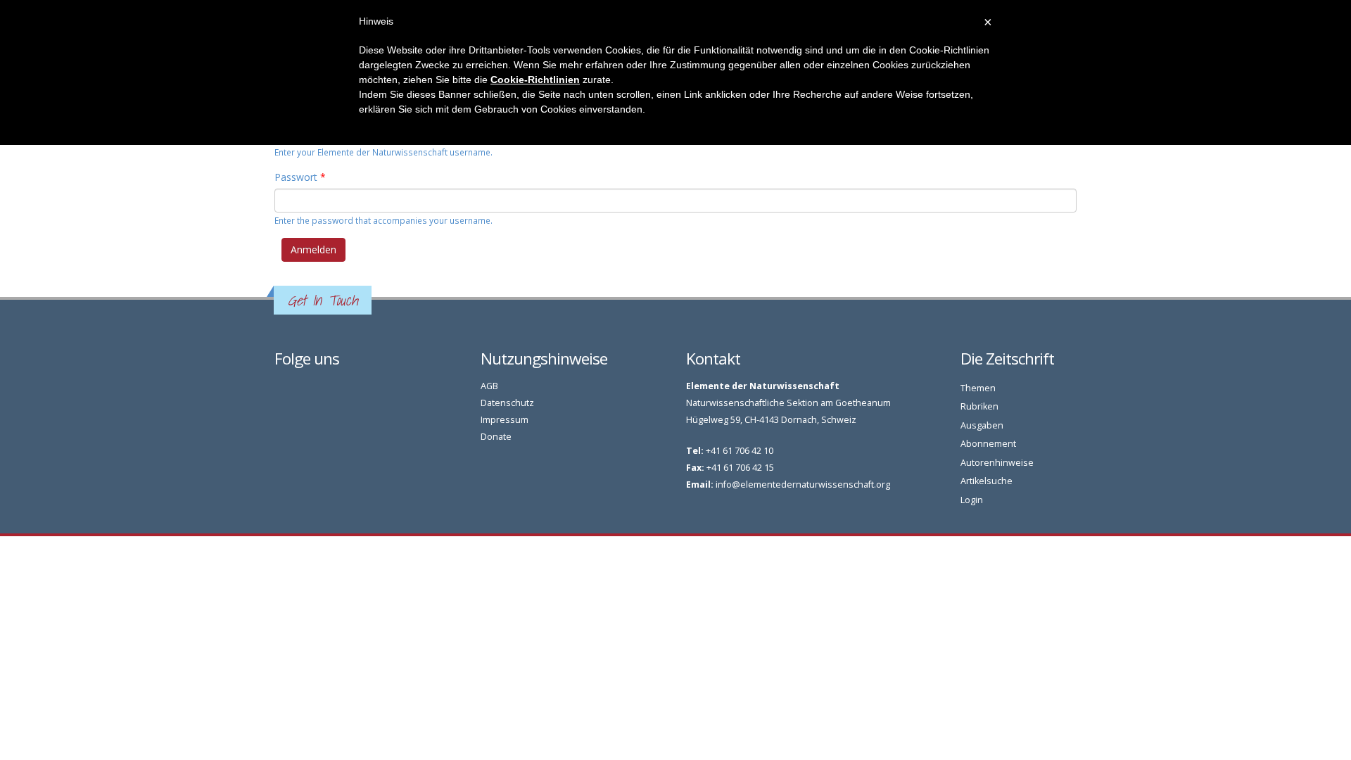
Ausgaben (981, 425)
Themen (978, 388)
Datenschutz (507, 403)
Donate (496, 437)
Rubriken (979, 406)
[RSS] (296, 389)
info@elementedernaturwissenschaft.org (803, 484)
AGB (489, 386)
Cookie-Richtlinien (535, 79)
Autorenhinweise (997, 463)
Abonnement (988, 444)
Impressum (504, 420)
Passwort (300, 177)
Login (971, 500)
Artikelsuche (986, 481)
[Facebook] (281, 389)
